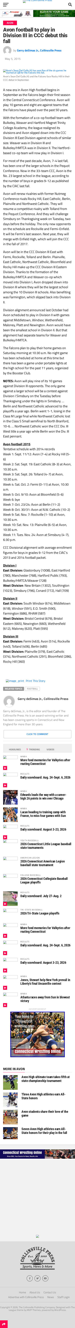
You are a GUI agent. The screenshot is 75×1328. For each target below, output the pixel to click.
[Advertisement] (37, 1197)
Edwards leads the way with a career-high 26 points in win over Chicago (43, 796)
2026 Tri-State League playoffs (39, 913)
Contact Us (50, 1292)
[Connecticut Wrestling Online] (37, 1158)
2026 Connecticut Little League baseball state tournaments (45, 846)
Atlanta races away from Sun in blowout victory (45, 999)
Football (32, 688)
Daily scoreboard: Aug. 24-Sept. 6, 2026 (45, 777)
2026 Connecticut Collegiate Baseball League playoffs (44, 880)
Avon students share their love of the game (44, 1113)
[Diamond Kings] (37, 16)
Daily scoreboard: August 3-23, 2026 (43, 829)
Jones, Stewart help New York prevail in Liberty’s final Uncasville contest (45, 981)
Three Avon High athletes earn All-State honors (43, 1096)
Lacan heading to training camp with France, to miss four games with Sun (43, 814)
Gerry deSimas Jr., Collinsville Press (39, 50)
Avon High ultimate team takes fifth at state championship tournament (45, 1078)
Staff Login (63, 1297)
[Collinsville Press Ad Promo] (37, 1236)
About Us (34, 1292)
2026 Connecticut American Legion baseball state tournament (42, 863)
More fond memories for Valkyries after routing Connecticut (45, 762)
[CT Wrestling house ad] (37, 1056)
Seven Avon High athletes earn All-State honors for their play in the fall (44, 1130)
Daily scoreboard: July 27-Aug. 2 (40, 896)
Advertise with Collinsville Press (26, 1297)
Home (22, 1292)
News (50, 1297)
